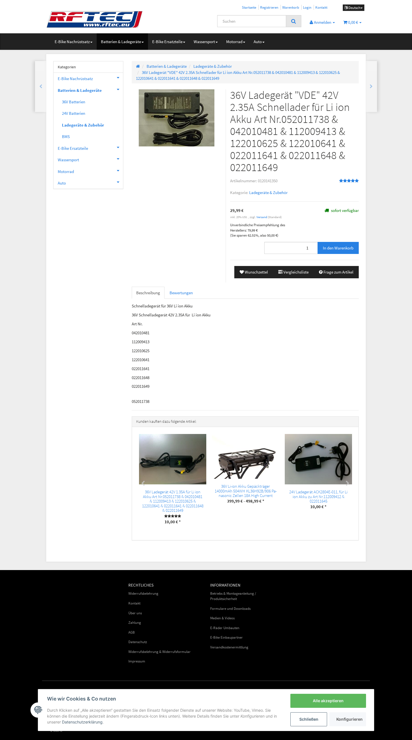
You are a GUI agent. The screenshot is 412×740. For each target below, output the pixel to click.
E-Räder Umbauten (224, 627)
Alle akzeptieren (328, 700)
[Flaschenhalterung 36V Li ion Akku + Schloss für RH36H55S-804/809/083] (371, 86)
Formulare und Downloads (230, 608)
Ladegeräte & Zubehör (268, 192)
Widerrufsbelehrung (143, 593)
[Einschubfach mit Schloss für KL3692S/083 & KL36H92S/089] (41, 86)
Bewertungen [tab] (181, 292)
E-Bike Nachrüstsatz (72, 41)
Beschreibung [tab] (148, 292)
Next (347, 483)
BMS (66, 136)
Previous (143, 483)
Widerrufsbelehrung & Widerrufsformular (159, 651)
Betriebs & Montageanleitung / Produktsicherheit (233, 596)
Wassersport (204, 41)
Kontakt (321, 7)
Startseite (249, 7)
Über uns (135, 613)
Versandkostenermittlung (229, 647)
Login (307, 7)
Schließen (308, 719)
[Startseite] (138, 66)
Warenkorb (290, 7)
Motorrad (234, 41)
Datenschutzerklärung (82, 722)
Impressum (136, 661)
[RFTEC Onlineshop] (96, 19)
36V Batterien (73, 101)
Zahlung (134, 622)
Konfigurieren (349, 719)
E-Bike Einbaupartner (226, 637)
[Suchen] (293, 21)
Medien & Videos (222, 618)
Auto (258, 41)
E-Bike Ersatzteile (167, 41)
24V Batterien (73, 113)
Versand (262, 217)
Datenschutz (137, 641)
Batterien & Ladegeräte (121, 41)
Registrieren (269, 7)
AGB (131, 632)
